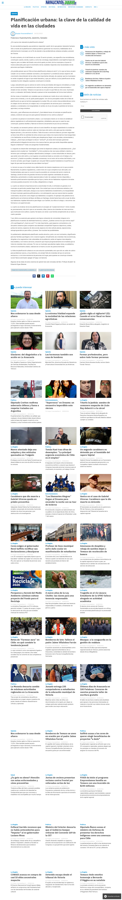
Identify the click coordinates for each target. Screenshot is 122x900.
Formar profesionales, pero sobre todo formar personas (94, 356)
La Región (27, 7)
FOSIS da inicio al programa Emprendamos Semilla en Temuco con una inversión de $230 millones (95, 781)
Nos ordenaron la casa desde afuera (25, 315)
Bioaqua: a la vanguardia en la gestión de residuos (95, 641)
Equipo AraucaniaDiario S (24, 33)
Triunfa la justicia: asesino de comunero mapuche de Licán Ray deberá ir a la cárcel (95, 405)
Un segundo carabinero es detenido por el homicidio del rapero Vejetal (95, 452)
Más (95, 7)
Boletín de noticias (91, 94)
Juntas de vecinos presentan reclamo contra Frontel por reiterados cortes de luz (60, 780)
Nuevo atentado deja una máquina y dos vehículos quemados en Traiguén (24, 452)
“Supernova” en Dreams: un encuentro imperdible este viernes (59, 405)
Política (36, 7)
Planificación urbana (46, 270)
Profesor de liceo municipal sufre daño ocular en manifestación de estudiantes (60, 549)
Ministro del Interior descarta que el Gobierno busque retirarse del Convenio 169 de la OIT (60, 831)
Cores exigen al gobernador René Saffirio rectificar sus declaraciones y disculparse (25, 549)
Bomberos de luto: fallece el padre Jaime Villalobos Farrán (60, 641)
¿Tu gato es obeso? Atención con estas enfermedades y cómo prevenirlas (25, 780)
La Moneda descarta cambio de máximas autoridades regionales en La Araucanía (25, 689)
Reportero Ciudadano (75, 7)
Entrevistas (62, 7)
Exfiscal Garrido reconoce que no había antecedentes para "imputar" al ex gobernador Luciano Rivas (26, 831)
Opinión (44, 7)
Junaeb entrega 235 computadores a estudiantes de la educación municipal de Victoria (60, 690)
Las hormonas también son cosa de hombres (59, 356)
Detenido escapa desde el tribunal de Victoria (58, 876)
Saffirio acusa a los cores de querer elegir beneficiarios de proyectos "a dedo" (95, 736)
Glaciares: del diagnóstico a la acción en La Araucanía (26, 356)
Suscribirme (96, 110)
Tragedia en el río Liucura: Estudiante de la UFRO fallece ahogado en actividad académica (95, 597)
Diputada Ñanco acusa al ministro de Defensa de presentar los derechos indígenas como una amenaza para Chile (95, 833)
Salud (13, 775)
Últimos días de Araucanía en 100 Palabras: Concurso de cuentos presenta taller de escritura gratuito (95, 690)
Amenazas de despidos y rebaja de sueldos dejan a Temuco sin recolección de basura (93, 550)
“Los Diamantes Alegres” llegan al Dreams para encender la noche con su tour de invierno (60, 500)
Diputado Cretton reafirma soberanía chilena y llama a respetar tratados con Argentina (25, 406)
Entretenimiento (51, 400)
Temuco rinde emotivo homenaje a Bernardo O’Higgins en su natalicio (92, 877)
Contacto (88, 7)
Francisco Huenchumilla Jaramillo (24, 270)
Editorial (52, 7)
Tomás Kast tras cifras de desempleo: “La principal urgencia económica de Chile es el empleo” (60, 453)
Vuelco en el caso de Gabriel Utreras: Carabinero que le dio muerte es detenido (95, 499)
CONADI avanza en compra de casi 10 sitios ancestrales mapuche (26, 877)
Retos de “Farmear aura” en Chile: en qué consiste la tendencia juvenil (25, 642)
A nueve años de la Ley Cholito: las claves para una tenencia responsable (59, 596)
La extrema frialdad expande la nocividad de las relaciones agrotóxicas (60, 316)
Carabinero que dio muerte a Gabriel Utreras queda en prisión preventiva (25, 499)
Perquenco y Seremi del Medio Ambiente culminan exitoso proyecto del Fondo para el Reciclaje (26, 597)
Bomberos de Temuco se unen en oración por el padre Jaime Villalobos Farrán (60, 736)
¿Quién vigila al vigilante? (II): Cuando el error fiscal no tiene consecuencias (95, 316)
